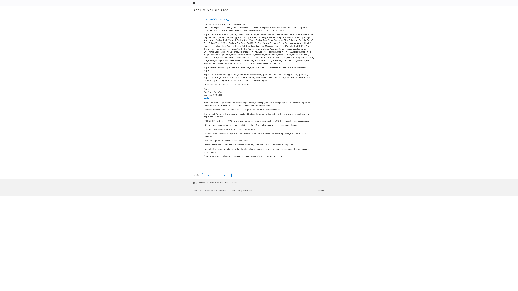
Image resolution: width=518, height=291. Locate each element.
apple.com (208, 98)
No (225, 175)
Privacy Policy (248, 191)
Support (202, 183)
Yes (209, 175)
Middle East (321, 191)
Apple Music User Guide (210, 10)
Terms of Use (235, 191)
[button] (217, 19)
